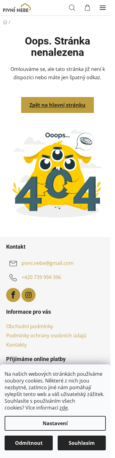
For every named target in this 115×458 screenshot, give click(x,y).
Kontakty (16, 344)
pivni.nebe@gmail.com (47, 263)
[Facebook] (13, 295)
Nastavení (55, 423)
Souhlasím (82, 443)
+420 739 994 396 (41, 277)
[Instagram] (28, 295)
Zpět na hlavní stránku (57, 105)
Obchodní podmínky (29, 326)
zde (63, 407)
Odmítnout (29, 443)
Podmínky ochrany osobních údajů (46, 335)
